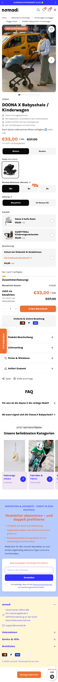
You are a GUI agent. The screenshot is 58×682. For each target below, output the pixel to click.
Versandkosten (19, 143)
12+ (10, 188)
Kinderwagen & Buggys (44, 18)
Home (4, 18)
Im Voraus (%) (42, 203)
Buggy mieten (11, 21)
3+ (47, 188)
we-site (35, 661)
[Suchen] (38, 10)
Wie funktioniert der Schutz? (18, 258)
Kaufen (42, 151)
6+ (32, 187)
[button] (19, 94)
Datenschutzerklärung (42, 584)
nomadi (13, 661)
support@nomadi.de (16, 625)
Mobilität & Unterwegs (20, 18)
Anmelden (29, 577)
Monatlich (16, 203)
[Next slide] (51, 60)
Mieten (16, 151)
